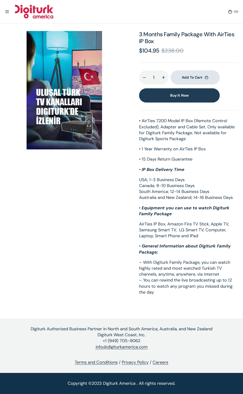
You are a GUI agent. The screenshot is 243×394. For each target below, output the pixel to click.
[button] (7, 11)
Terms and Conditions (96, 362)
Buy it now (179, 95)
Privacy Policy (135, 362)
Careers (160, 362)
